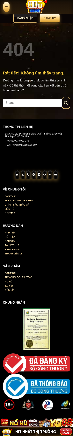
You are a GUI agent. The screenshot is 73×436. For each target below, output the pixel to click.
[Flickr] (50, 174)
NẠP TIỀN (10, 232)
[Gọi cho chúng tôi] (28, 174)
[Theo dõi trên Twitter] (17, 174)
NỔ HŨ (8, 281)
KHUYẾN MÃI (12, 249)
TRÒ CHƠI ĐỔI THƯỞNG (18, 277)
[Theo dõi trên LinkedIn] (39, 174)
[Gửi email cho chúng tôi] (23, 174)
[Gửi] (66, 103)
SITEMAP (10, 213)
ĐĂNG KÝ (10, 241)
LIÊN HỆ (9, 209)
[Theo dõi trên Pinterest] (33, 174)
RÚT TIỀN (10, 237)
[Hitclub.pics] (36, 7)
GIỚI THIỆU (11, 196)
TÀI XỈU (9, 286)
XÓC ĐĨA (9, 290)
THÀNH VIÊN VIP (14, 253)
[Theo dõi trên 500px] (55, 174)
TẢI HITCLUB (12, 245)
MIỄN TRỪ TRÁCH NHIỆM (19, 200)
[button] (6, 7)
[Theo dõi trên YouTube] (44, 174)
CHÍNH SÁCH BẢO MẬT (18, 205)
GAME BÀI (10, 273)
